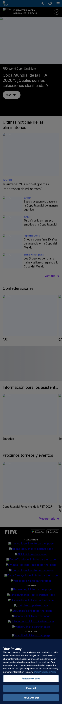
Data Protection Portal (45, 672)
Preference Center (31, 678)
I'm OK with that (31, 697)
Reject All (31, 688)
